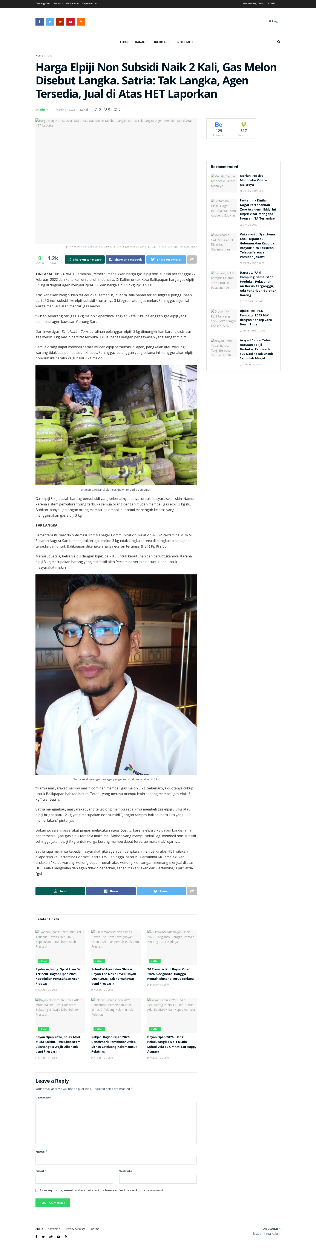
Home (39, 55)
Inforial (160, 42)
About (39, 1229)
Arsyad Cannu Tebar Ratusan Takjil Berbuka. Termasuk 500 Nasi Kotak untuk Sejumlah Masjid (256, 349)
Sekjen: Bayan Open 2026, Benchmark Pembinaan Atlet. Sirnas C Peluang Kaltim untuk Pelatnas (114, 1045)
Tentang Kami (43, 4)
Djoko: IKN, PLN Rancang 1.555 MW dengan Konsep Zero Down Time (256, 318)
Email (41, 1171)
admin (43, 109)
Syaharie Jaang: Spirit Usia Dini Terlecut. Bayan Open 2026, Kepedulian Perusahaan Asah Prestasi (58, 977)
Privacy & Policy (75, 1229)
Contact (94, 1229)
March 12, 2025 (251, 364)
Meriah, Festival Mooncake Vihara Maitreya (253, 181)
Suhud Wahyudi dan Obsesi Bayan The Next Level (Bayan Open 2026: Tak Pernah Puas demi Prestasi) (113, 977)
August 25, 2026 (159, 985)
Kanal (140, 42)
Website (125, 1171)
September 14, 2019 (253, 330)
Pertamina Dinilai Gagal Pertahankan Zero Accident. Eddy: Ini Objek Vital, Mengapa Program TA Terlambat (258, 209)
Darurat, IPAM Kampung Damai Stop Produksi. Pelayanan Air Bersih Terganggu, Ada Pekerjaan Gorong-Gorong (258, 284)
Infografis (184, 42)
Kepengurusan (90, 4)
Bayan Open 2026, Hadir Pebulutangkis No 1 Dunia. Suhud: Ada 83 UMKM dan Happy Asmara (171, 1045)
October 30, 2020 (252, 301)
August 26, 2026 (47, 989)
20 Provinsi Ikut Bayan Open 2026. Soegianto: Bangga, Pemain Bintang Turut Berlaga (170, 974)
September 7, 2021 (253, 263)
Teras (124, 42)
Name (41, 1152)
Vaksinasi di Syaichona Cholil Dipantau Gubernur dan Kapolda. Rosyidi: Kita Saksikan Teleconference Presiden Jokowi (257, 246)
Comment (43, 1098)
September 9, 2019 (253, 190)
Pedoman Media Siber (67, 4)
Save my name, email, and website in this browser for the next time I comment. (102, 1190)
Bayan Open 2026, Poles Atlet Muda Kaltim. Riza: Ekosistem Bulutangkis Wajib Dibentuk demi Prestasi (58, 1045)
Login (276, 21)
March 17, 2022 (65, 109)
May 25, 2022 (249, 224)
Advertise (54, 1229)
